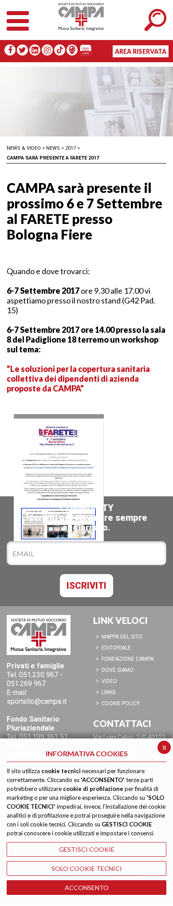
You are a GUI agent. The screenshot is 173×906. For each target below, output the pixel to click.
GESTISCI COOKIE (86, 849)
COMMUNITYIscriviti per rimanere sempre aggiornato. (86, 518)
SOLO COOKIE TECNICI (86, 868)
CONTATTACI (122, 723)
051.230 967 (38, 675)
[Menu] (18, 19)
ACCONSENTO (87, 887)
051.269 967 (26, 683)
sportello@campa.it (37, 701)
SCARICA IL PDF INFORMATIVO (59, 448)
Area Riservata (140, 51)
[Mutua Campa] (86, 24)
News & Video (24, 148)
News (53, 148)
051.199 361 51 (43, 737)
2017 (70, 148)
